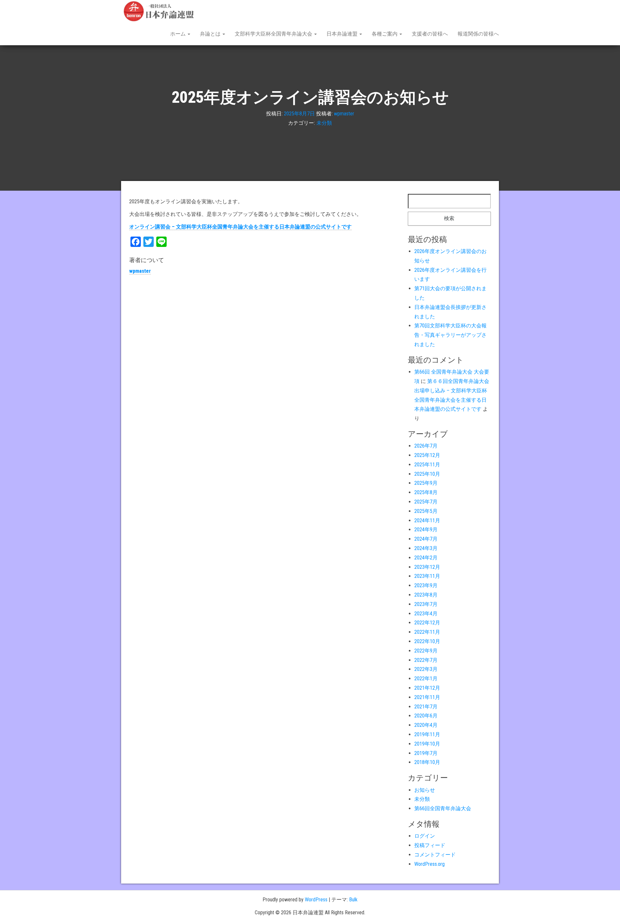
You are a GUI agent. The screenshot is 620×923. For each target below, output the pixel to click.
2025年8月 (426, 492)
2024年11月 (427, 520)
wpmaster (344, 114)
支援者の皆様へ (430, 34)
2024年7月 (426, 539)
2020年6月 (426, 716)
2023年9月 (426, 585)
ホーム (178, 34)
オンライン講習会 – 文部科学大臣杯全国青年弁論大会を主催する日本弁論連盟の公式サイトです (240, 227)
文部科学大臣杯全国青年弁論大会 (274, 34)
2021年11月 (427, 697)
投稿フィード (429, 845)
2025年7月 (426, 502)
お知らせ (424, 790)
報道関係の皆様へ (478, 34)
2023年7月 (426, 604)
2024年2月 (426, 558)
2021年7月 (426, 707)
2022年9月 (426, 651)
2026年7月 (426, 446)
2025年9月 (426, 483)
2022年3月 (426, 669)
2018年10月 (427, 762)
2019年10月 (427, 744)
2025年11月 (427, 465)
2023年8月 (426, 595)
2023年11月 (427, 576)
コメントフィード (435, 855)
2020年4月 (426, 725)
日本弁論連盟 (342, 34)
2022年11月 (427, 632)
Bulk (353, 899)
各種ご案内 (385, 34)
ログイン (424, 836)
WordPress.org (429, 864)
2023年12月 (427, 567)
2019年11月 (427, 734)
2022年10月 (427, 641)
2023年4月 (426, 613)
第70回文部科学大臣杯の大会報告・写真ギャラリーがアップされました (450, 335)
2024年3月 (426, 548)
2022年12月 (427, 623)
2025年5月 (426, 511)
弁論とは (211, 34)
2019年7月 (426, 753)
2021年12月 (427, 688)
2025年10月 (427, 474)
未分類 (324, 123)
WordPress (316, 899)
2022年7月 (426, 660)
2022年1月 (426, 678)
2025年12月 (427, 455)
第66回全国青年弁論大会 (442, 808)
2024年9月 (426, 529)
